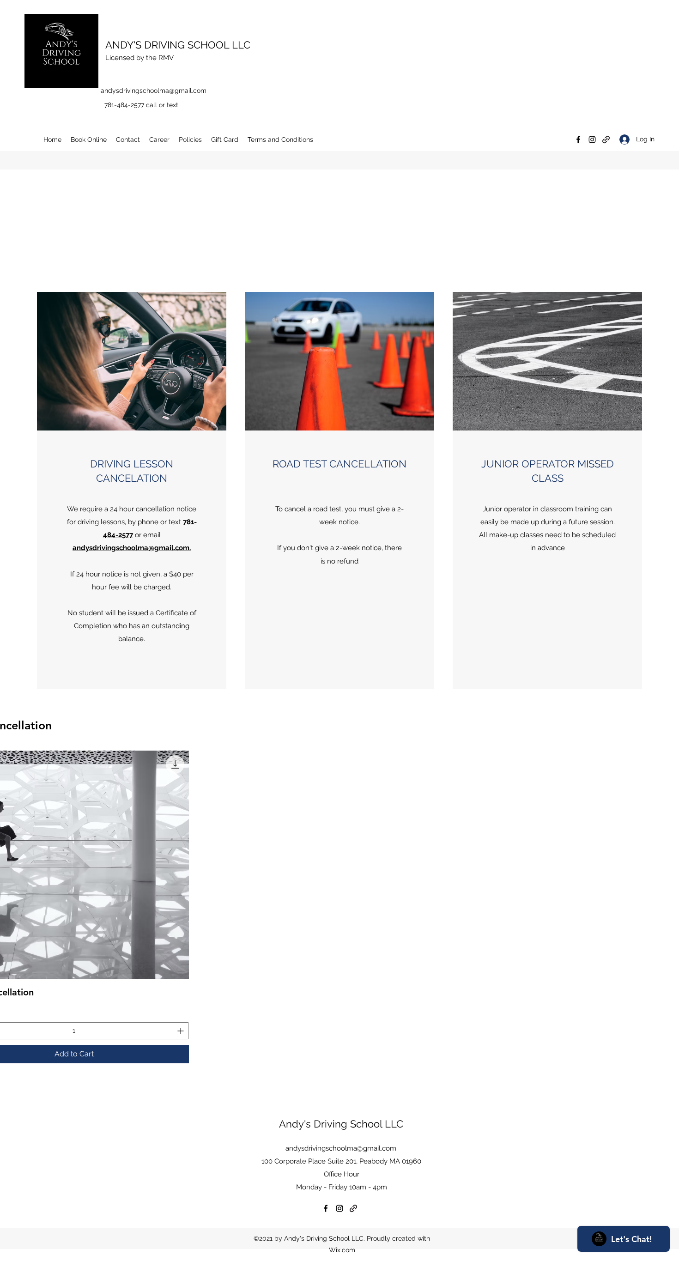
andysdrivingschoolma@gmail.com (153, 90)
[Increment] (181, 1031)
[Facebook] (578, 139)
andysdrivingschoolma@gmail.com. (132, 548)
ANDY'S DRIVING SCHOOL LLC (177, 45)
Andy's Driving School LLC (341, 1124)
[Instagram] (592, 139)
